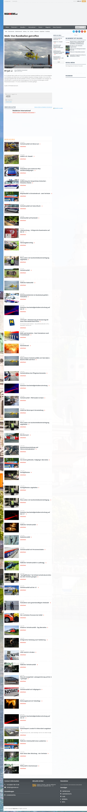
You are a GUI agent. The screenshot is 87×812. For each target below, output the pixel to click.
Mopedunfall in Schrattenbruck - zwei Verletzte (58, 58)
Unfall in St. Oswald (57, 41)
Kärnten (31, 31)
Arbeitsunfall (9, 101)
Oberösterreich (11, 31)
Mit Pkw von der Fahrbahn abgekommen (76, 46)
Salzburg (24, 31)
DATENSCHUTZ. (67, 794)
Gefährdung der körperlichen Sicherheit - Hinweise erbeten (58, 52)
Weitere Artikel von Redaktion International (43, 107)
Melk (8, 96)
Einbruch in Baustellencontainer (77, 52)
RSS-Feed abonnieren (1, 480)
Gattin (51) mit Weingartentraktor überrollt (78, 49)
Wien (6, 31)
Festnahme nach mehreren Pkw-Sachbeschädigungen (58, 46)
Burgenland (42, 31)
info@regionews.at (12, 787)
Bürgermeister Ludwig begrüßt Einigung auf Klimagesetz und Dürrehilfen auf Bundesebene (77, 43)
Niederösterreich (18, 31)
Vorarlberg (47, 31)
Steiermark (36, 31)
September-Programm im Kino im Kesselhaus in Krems (78, 55)
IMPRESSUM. (66, 791)
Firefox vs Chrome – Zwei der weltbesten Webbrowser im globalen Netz (46, 785)
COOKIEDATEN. (11, 795)
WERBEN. (65, 799)
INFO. (63, 802)
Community (14, 1)
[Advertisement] (60, 13)
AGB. (63, 796)
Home (7, 27)
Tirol (28, 31)
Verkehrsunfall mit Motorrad (57, 39)
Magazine (48, 27)
